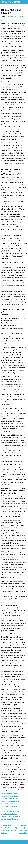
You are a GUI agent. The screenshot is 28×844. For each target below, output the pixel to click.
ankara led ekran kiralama (9, 819)
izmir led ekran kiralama (9, 793)
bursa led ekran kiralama (9, 809)
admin (22, 16)
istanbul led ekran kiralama (10, 801)
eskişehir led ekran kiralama (10, 804)
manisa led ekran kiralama (9, 799)
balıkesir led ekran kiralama (10, 811)
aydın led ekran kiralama (9, 814)
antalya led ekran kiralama (10, 816)
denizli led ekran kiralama (9, 806)
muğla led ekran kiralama (9, 796)
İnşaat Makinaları (10, 1)
